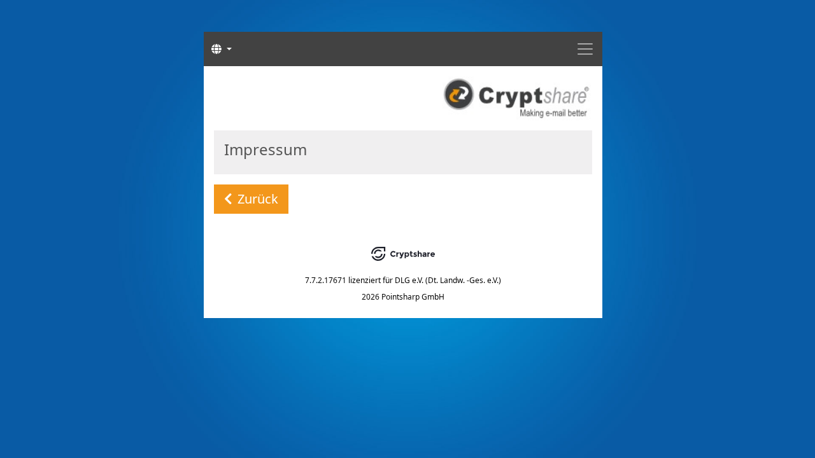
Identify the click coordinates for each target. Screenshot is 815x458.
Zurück (257, 198)
